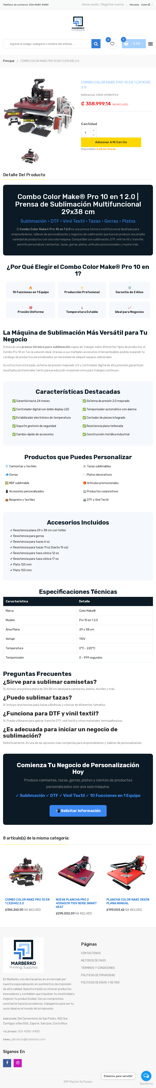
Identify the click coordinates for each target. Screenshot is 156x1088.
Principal (8, 61)
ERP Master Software (78, 1082)
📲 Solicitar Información (78, 811)
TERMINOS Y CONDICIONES (98, 968)
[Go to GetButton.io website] (146, 1083)
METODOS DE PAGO (93, 960)
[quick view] (33, 909)
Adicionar (17, 909)
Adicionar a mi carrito (111, 142)
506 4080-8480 (39, 4)
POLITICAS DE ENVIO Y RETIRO (100, 982)
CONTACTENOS (91, 953)
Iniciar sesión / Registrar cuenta (103, 4)
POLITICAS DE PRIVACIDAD (98, 975)
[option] (39, 107)
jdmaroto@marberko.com (29, 1039)
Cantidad (89, 124)
